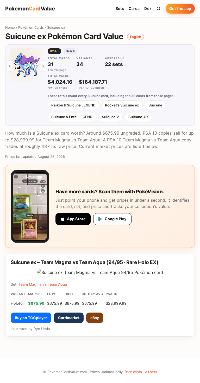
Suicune (155, 105)
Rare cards (133, 372)
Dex (148, 8)
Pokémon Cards (31, 27)
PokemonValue (30, 8)
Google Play (116, 219)
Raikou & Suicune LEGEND (73, 105)
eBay (94, 317)
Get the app (180, 8)
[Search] (158, 8)
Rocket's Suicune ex (122, 105)
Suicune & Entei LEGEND (71, 117)
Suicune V (110, 117)
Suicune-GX (138, 117)
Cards (134, 8)
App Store (76, 219)
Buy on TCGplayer (31, 317)
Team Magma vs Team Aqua (42, 284)
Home (10, 27)
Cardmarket (68, 317)
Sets (120, 8)
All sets (151, 372)
